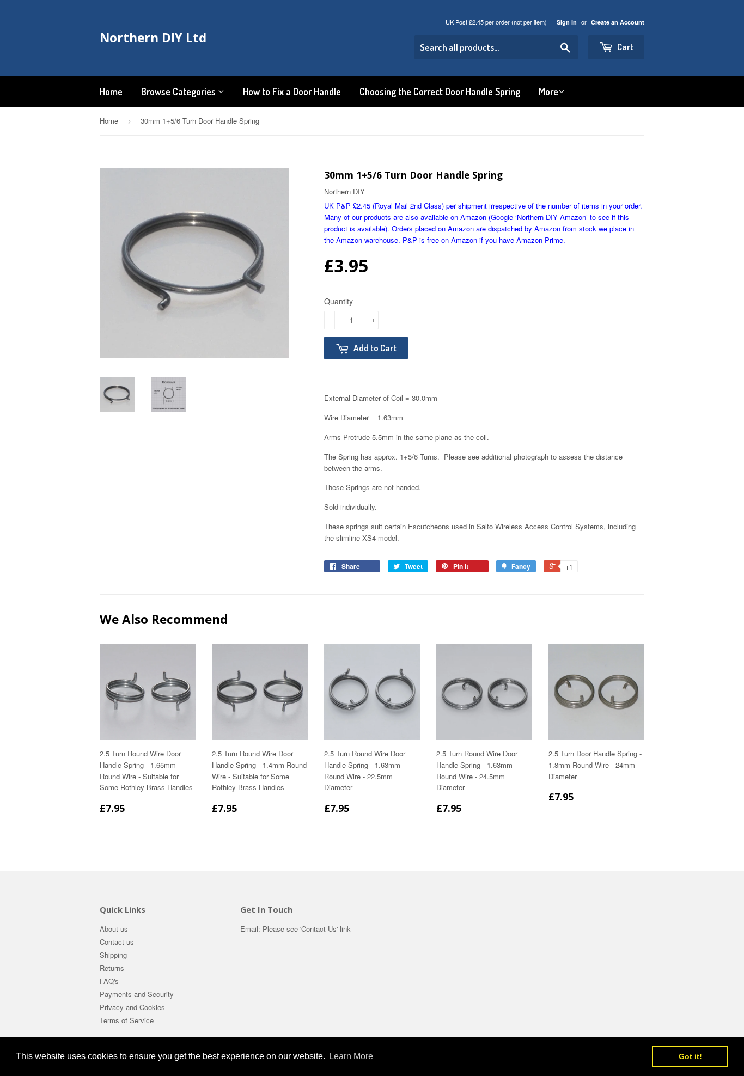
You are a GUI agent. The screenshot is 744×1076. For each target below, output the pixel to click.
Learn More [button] (351, 1056)
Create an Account (617, 22)
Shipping (113, 955)
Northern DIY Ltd (153, 37)
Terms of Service (127, 1020)
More (548, 91)
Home (111, 91)
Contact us (117, 942)
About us (114, 929)
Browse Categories (179, 91)
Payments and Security (137, 994)
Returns (112, 968)
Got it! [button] (690, 1056)
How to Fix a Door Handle (292, 91)
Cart (624, 46)
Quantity (338, 301)
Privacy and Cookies (132, 1007)
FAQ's (109, 981)
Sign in (567, 22)
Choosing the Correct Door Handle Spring (439, 91)
